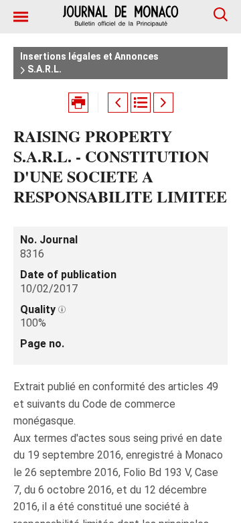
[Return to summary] (141, 103)
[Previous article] (118, 103)
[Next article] (163, 103)
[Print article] (78, 103)
